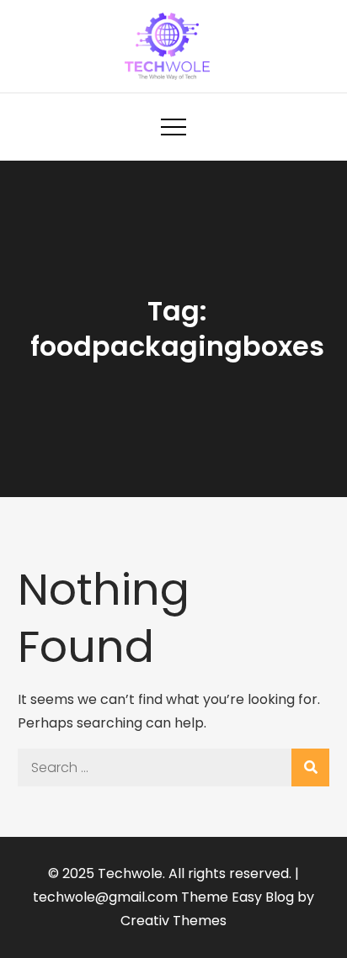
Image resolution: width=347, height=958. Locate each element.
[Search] (310, 767)
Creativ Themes (173, 920)
